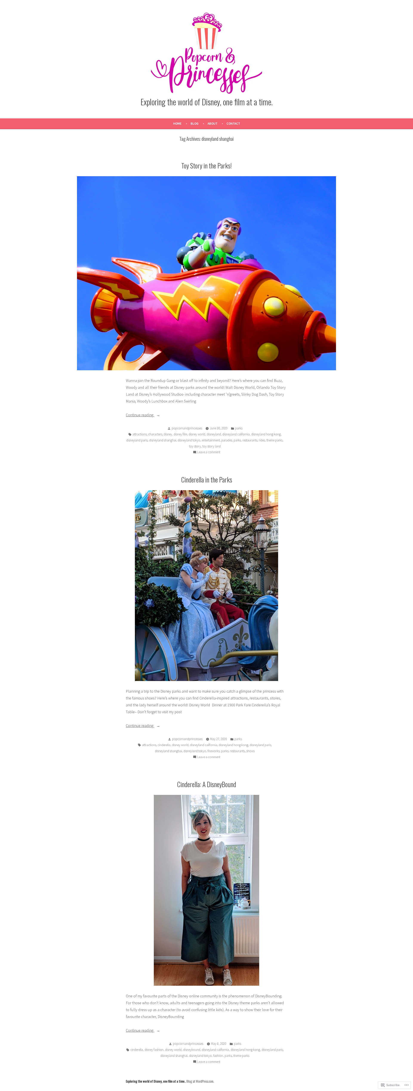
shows (250, 751)
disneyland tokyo (189, 440)
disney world (197, 434)
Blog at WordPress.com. (200, 1081)
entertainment (211, 440)
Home (177, 123)
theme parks (274, 440)
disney (168, 434)
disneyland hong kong (266, 434)
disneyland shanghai (162, 440)
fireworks (214, 751)
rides (262, 440)
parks (238, 428)
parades (226, 440)
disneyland (214, 434)
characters (155, 434)
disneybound (191, 1050)
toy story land (211, 446)
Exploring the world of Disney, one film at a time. (206, 102)
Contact (233, 123)
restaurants (249, 440)
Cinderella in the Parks (206, 479)
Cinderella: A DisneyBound (206, 784)
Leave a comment (208, 452)
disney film (180, 434)
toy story (195, 446)
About (212, 123)
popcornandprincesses (187, 428)
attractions (140, 434)
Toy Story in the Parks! (206, 165)
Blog (195, 123)
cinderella (164, 745)
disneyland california (236, 434)
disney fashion (154, 1050)
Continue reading (140, 415)
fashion (218, 1056)
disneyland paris (137, 440)
